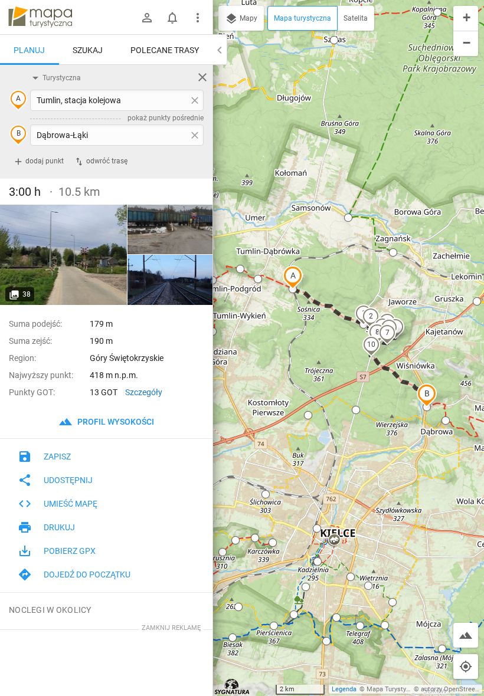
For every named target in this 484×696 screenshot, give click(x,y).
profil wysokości (115, 421)
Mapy (247, 18)
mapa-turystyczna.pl (40, 17)
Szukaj (88, 50)
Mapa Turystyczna (393, 689)
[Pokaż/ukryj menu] (197, 17)
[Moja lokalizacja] (465, 666)
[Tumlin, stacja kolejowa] (63, 255)
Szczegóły (143, 392)
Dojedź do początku (87, 574)
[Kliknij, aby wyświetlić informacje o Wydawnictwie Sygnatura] (232, 686)
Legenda (344, 689)
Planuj (29, 50)
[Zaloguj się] (147, 17)
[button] (293, 277)
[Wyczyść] (202, 77)
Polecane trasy (164, 50)
